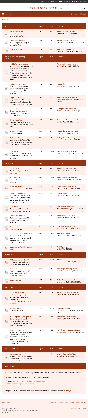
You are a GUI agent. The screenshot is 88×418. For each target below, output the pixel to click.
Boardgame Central (17, 330)
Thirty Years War (16, 120)
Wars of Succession (17, 109)
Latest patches (15, 354)
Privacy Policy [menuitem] (63, 403)
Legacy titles (8, 255)
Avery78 (61, 111)
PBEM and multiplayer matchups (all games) (18, 294)
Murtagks (62, 153)
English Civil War (16, 98)
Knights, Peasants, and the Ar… (67, 40)
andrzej (61, 319)
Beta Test (75, 1)
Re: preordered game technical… (67, 178)
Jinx (60, 133)
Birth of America (16, 269)
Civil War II (14, 151)
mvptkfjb (67, 391)
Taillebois (62, 271)
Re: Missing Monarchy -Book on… (67, 98)
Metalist (61, 188)
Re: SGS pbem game (63, 247)
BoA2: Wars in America (18, 216)
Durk (60, 195)
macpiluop (62, 332)
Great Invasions (15, 280)
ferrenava (62, 262)
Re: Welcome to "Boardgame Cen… (68, 330)
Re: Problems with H (63, 233)
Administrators (15, 384)
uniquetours (63, 209)
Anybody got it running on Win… (67, 269)
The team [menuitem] (53, 403)
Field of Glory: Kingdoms (19, 64)
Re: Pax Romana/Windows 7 (66, 280)
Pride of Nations (16, 186)
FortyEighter (63, 51)
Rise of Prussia (15, 207)
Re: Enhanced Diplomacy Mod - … (67, 317)
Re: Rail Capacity (62, 193)
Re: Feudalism (61, 84)
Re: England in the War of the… (67, 109)
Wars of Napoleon (16, 131)
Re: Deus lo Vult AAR (63, 308)
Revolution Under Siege (19, 193)
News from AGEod (16, 31)
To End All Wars (15, 138)
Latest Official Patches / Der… (66, 354)
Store (33, 8)
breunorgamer (64, 42)
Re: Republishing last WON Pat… (67, 131)
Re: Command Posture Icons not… (68, 120)
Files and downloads (11, 349)
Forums (83, 1)
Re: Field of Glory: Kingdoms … (67, 31)
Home (61, 1)
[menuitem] (83, 14)
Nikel (60, 218)
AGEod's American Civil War (20, 260)
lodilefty (61, 356)
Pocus (61, 33)
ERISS (60, 86)
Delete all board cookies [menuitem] (78, 403)
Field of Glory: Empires (18, 84)
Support (52, 8)
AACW (59, 260)
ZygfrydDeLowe (64, 310)
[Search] (84, 8)
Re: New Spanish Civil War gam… (67, 169)
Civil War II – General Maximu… (67, 151)
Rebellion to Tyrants (65, 100)
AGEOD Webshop (16, 49)
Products (42, 8)
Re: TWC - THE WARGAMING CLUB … (68, 292)
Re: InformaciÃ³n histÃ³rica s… (66, 207)
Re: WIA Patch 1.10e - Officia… (66, 216)
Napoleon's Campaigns (18, 227)
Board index (6, 20)
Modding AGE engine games (20, 317)
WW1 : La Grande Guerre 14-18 (21, 234)
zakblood (62, 282)
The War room (15, 308)
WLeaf (61, 122)
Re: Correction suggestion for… (67, 64)
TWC (60, 295)
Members (67, 1)
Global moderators (27, 384)
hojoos (61, 180)
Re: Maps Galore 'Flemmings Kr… (67, 138)
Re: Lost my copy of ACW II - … (66, 49)
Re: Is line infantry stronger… (66, 227)
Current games (9, 163)
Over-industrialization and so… (67, 186)
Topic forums (9, 287)
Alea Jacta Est (15, 178)
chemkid (62, 140)
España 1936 (14, 169)
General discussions (17, 40)
